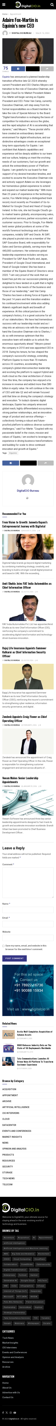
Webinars (19, 1323)
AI (34, 1237)
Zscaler (47, 1323)
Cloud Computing (22, 1259)
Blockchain (43, 1254)
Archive (6, 1101)
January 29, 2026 (30, 786)
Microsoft (8, 1296)
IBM (5, 1286)
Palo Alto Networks (13, 1302)
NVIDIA (34, 1296)
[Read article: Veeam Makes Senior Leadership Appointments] (28, 802)
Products (8, 1155)
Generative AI (10, 1280)
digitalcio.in (14, 1418)
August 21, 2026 (29, 531)
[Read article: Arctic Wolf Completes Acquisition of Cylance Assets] (8, 1034)
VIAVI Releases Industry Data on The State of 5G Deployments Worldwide (34, 1046)
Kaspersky (36, 1291)
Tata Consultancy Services (17, 1318)
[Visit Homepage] (28, 5)
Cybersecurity (43, 1264)
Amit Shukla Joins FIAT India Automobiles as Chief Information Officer (26, 585)
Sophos (38, 1307)
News (5, 1143)
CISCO (7, 1259)
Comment (8, 864)
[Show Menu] (3, 4)
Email (6, 918)
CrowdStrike (27, 1264)
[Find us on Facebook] (3, 1413)
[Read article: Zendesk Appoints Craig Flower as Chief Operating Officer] (28, 741)
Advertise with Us (11, 1392)
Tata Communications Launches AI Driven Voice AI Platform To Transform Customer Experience (35, 1061)
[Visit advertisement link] (28, 990)
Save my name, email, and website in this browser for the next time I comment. (26, 947)
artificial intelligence (14, 1243)
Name (6, 904)
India (14, 1286)
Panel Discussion (35, 1302)
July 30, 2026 (28, 592)
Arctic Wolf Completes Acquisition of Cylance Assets (34, 1033)
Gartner (34, 1275)
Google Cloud (27, 1280)
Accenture (9, 1237)
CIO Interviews (10, 1113)
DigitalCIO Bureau (21, 33)
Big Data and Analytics (23, 1254)
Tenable (46, 1318)
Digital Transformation (15, 1270)
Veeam (7, 1323)
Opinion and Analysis (14, 1148)
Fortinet (22, 1275)
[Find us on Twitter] (6, 1413)
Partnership (9, 1307)
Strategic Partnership (14, 1312)
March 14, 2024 (42, 33)
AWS (6, 1254)
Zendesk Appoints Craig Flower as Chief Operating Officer (24, 719)
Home (4, 14)
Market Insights (12, 1137)
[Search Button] (52, 4)
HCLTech (42, 1280)
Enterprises (9, 1275)
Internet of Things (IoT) (15, 1291)
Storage (7, 1172)
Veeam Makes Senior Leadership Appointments (20, 780)
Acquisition (9, 1089)
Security (7, 1166)
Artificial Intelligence (15, 1107)
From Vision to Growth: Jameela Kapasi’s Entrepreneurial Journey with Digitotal (24, 524)
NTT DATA (22, 1296)
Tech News (8, 1178)
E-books (34, 1270)
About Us (7, 1387)
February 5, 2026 (30, 725)
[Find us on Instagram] (11, 1413)
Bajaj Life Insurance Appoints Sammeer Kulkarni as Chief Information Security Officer (24, 652)
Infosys (40, 1286)
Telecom (7, 1184)
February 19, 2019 (26, 1052)
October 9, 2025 (25, 1069)
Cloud (5, 1119)
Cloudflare (40, 1259)
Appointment (15, 14)
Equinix (6, 77)
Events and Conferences (16, 1131)
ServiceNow (25, 1307)
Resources (8, 1160)
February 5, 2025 (25, 1038)
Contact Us (7, 1397)
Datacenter (9, 1125)
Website (6, 932)
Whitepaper (33, 1323)
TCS (35, 1318)
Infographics (27, 1286)
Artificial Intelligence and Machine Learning (26, 1248)
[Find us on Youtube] (15, 1413)
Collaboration (10, 1264)
